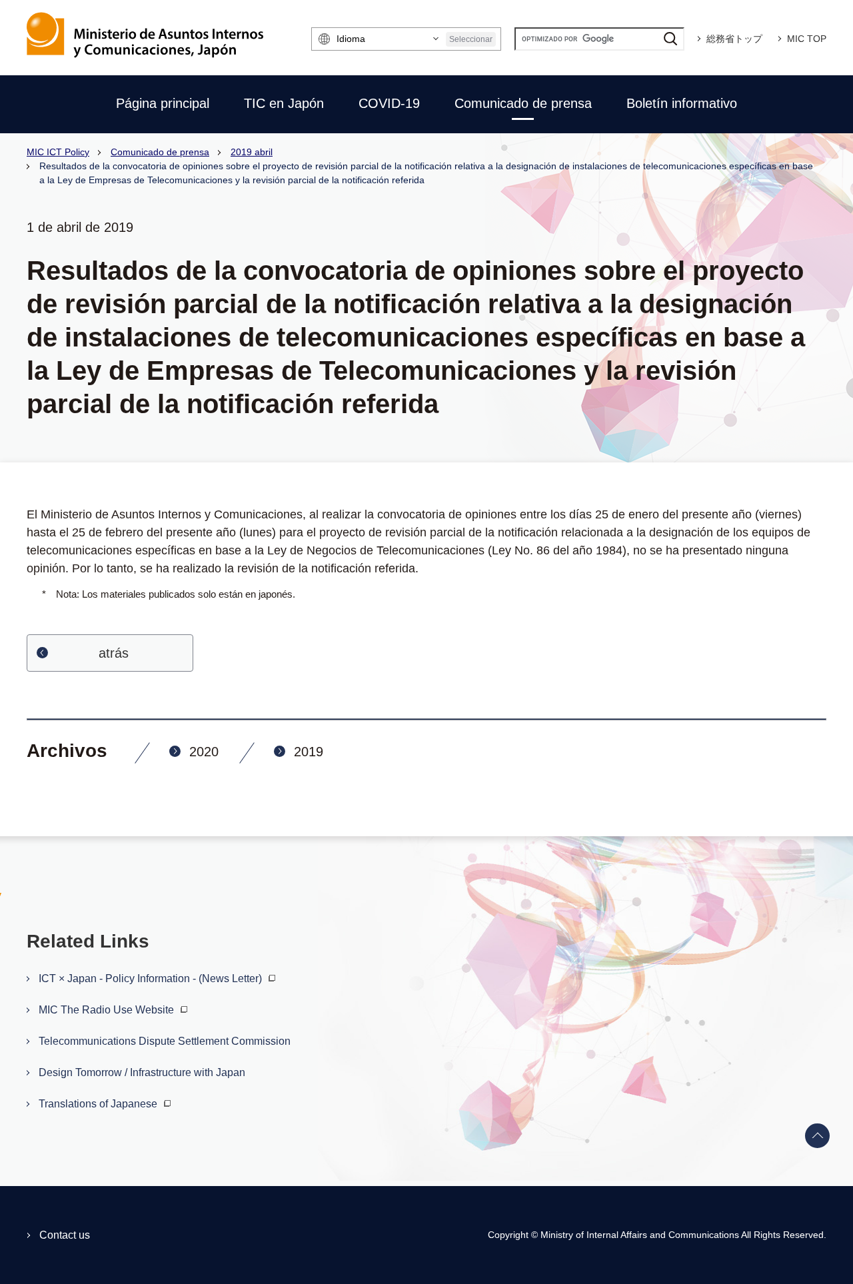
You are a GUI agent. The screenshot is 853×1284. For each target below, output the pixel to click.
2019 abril (252, 152)
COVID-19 (389, 103)
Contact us (64, 1235)
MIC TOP (806, 38)
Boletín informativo (681, 103)
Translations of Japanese (99, 1103)
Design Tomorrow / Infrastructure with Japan (142, 1072)
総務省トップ (734, 38)
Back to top (818, 1136)
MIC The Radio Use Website (108, 1009)
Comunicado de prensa (523, 103)
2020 (204, 751)
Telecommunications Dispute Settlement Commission (165, 1041)
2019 (308, 751)
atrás (114, 653)
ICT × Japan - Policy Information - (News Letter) (152, 978)
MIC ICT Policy (58, 152)
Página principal (162, 103)
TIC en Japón (284, 103)
